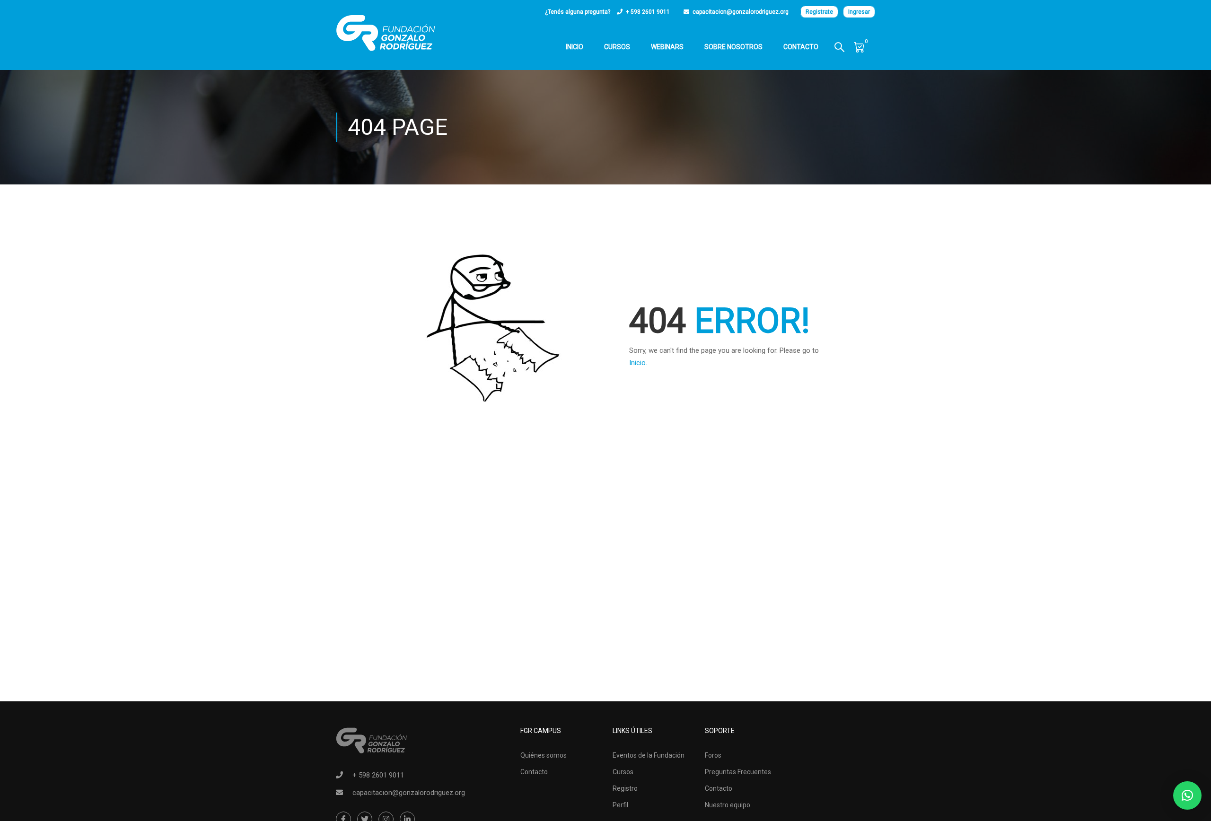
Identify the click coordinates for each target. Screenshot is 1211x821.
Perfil (620, 805)
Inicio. (638, 362)
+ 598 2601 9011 (648, 12)
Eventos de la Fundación (648, 755)
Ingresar (859, 12)
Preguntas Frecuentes (738, 772)
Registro (625, 788)
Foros (713, 755)
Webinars (667, 47)
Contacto (800, 47)
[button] (1187, 795)
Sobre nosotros (733, 47)
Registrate (819, 12)
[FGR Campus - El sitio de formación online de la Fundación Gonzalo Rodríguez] (386, 33)
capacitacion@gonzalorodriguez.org (741, 12)
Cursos (617, 47)
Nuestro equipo (727, 805)
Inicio (574, 47)
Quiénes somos (543, 755)
